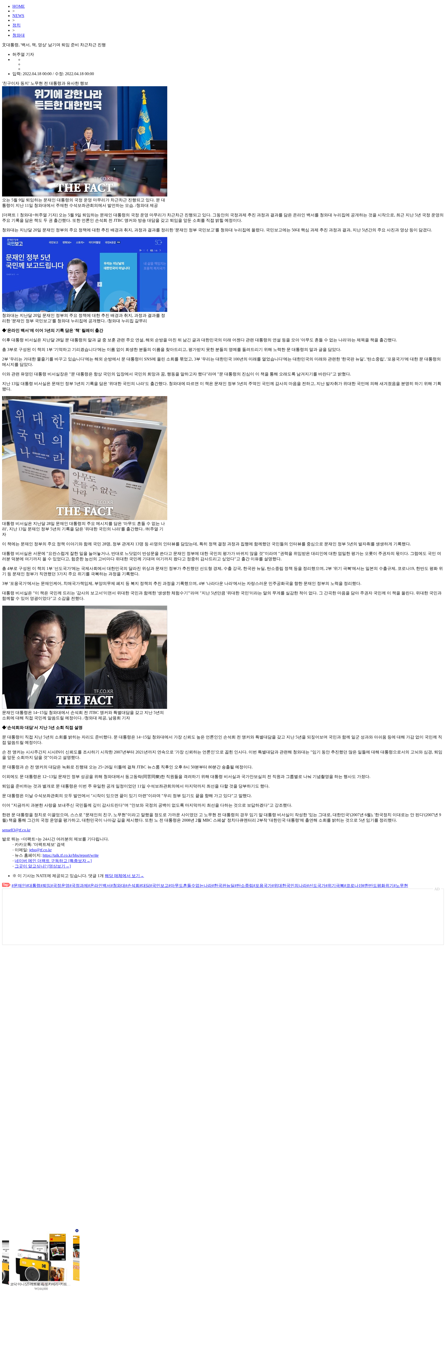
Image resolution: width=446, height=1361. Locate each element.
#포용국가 (262, 885)
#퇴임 (46, 885)
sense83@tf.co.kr (16, 830)
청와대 (18, 35)
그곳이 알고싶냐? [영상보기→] (43, 866)
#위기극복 (334, 885)
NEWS (18, 15)
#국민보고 (159, 885)
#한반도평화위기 (378, 885)
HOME (18, 6)
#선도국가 (316, 885)
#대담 (145, 885)
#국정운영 (60, 885)
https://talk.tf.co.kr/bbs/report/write (71, 855)
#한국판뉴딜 (223, 885)
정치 (16, 25)
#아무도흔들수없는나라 (190, 885)
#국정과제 (78, 885)
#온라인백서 (99, 885)
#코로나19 (353, 885)
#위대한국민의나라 (289, 885)
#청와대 (118, 885)
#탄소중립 (244, 885)
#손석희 (132, 885)
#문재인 (19, 885)
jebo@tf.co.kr (40, 850)
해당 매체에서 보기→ (124, 876)
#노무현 (401, 885)
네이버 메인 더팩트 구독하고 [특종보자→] (53, 861)
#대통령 (33, 885)
